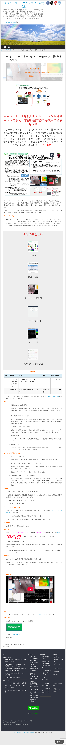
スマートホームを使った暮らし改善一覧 (15, 683)
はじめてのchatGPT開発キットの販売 (34, 668)
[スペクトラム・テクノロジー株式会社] (33, 34)
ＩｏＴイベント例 (33, 321)
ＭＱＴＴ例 (33, 342)
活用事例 (42, 654)
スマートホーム (7, 680)
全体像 (33, 255)
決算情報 (56, 671)
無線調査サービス (8, 657)
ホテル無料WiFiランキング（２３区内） (46, 672)
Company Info (58, 668)
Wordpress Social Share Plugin (24, 732)
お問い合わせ (56, 674)
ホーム (3, 50)
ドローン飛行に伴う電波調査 (12, 677)
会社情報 (55, 654)
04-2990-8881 (17, 634)
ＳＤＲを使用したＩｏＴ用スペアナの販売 (34, 691)
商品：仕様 (33, 277)
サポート (42, 677)
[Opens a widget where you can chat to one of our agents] (59, 742)
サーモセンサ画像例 (33, 298)
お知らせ (56, 657)
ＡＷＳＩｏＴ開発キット (52, 396)
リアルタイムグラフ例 (33, 364)
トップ (5, 654)
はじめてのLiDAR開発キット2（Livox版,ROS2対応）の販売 (34, 660)
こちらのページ (40, 614)
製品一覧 (8, 50)
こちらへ (59, 532)
